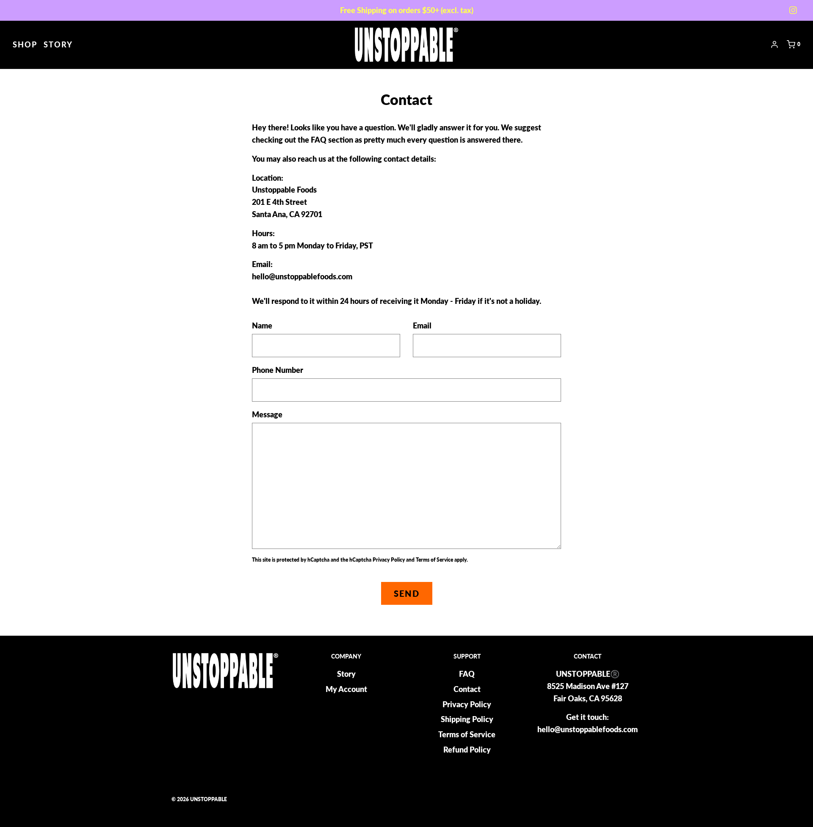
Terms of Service (434, 560)
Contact (467, 689)
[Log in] (774, 44)
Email (422, 325)
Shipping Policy (467, 719)
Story (58, 44)
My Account (346, 689)
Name (262, 325)
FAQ (467, 673)
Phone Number (277, 370)
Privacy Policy (389, 560)
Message (267, 414)
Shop (25, 44)
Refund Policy (467, 749)
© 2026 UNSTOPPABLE (199, 799)
